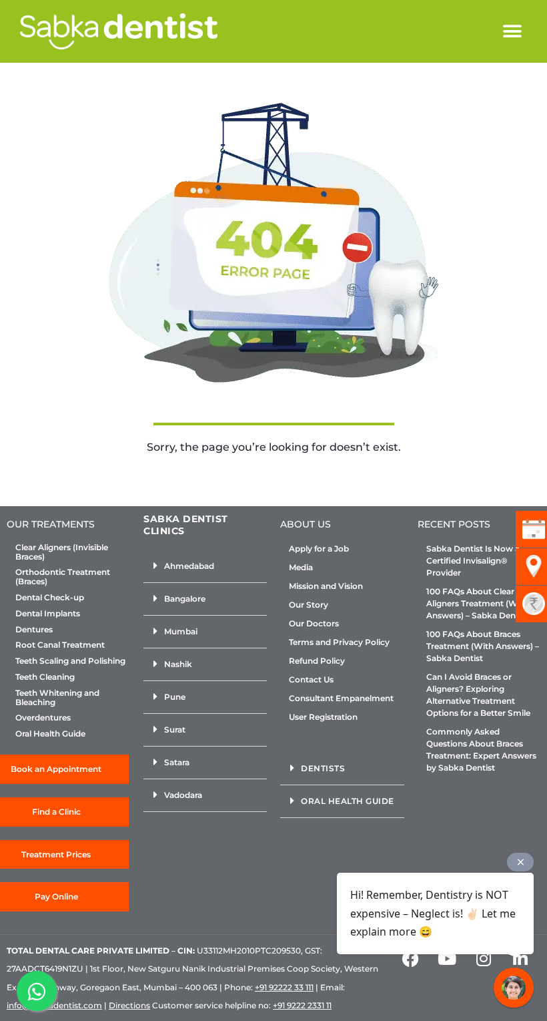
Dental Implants (47, 613)
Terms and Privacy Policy (339, 642)
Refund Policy (317, 661)
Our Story (308, 605)
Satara (176, 762)
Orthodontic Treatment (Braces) (62, 577)
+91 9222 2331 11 (302, 1005)
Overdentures (43, 718)
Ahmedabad (189, 566)
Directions (129, 1005)
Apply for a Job (319, 549)
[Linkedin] (520, 958)
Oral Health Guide (50, 734)
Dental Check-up (49, 597)
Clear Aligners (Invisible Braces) (61, 552)
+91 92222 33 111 (284, 987)
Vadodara (183, 795)
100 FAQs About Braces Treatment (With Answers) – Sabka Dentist (482, 646)
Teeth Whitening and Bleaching (57, 697)
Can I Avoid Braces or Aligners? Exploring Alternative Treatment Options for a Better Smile (478, 695)
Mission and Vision (326, 586)
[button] (512, 32)
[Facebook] (410, 958)
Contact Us (311, 679)
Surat (174, 730)
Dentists (323, 768)
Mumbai (180, 631)
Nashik (178, 664)
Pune (174, 697)
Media (301, 567)
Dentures (34, 629)
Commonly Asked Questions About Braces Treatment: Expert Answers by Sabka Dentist (481, 750)
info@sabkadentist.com (54, 1005)
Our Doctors (314, 623)
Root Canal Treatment (60, 645)
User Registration (323, 717)
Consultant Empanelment (341, 698)
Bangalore (184, 599)
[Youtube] (447, 958)
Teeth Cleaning (45, 677)
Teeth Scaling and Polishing (70, 661)
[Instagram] (483, 958)
